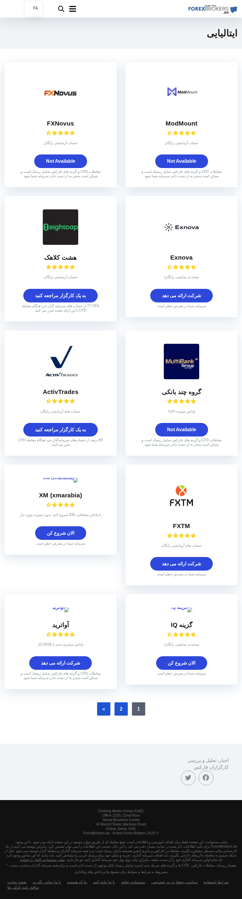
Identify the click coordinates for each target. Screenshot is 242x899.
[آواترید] (60, 607)
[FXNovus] (60, 109)
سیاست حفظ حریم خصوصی (174, 882)
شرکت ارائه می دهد (181, 295)
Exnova (181, 257)
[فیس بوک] (206, 778)
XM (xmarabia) (60, 495)
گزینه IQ (181, 624)
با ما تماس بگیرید (47, 882)
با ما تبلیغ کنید (104, 882)
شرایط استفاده (216, 882)
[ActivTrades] (60, 377)
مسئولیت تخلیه (133, 882)
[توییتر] (188, 778)
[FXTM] (181, 511)
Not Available (181, 161)
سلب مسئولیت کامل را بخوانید (42, 860)
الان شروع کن (60, 532)
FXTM (181, 526)
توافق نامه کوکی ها (23, 887)
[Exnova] (181, 243)
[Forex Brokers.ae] (212, 8)
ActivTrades (61, 391)
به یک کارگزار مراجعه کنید (60, 295)
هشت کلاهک (60, 257)
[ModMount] (181, 109)
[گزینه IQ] (181, 607)
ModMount (181, 123)
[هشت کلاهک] (60, 243)
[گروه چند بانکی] (181, 377)
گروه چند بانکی (181, 391)
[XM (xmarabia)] (60, 477)
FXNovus (60, 123)
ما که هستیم (77, 882)
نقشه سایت (17, 882)
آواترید (60, 624)
